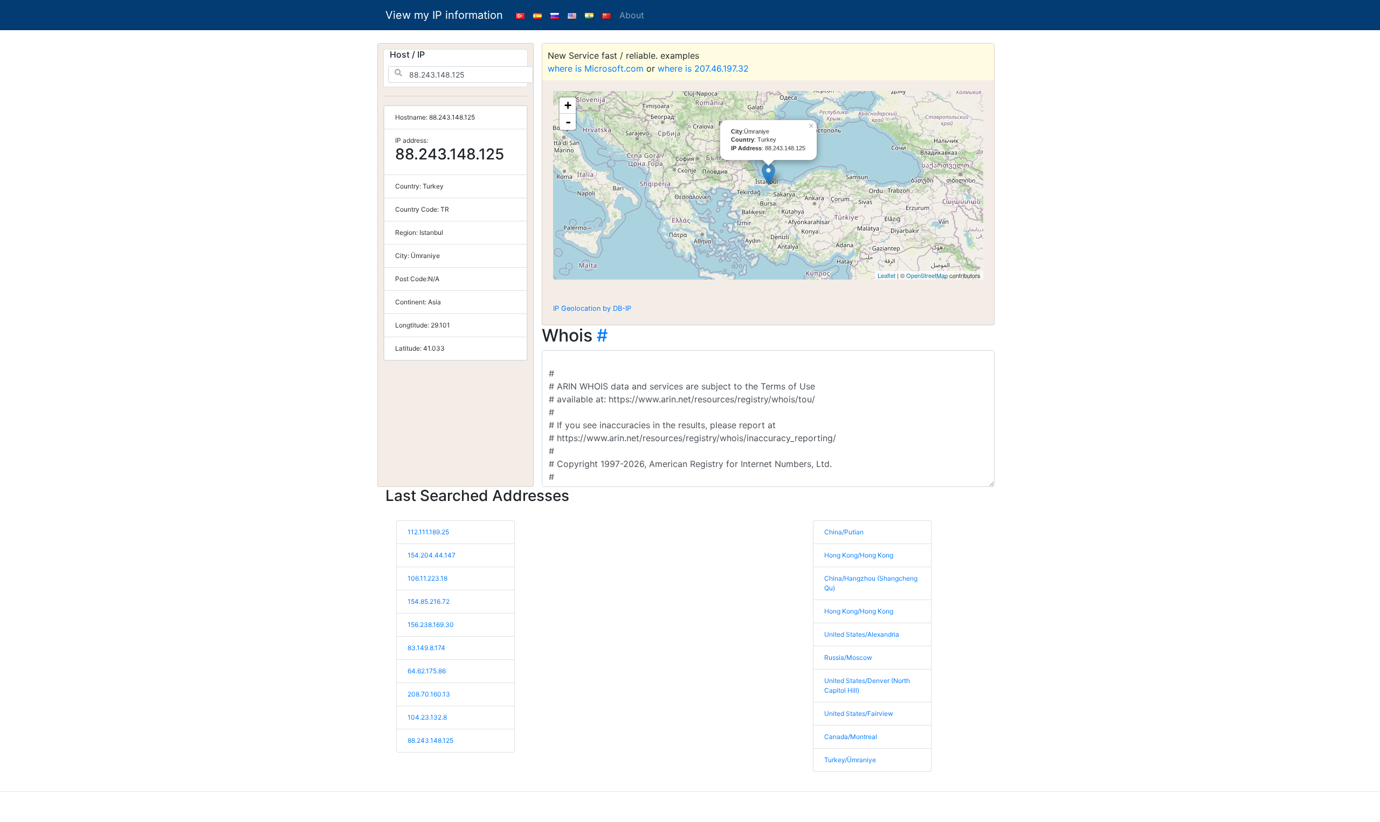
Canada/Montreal (850, 737)
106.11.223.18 (427, 578)
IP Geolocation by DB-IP (592, 308)
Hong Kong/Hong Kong (858, 555)
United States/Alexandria (861, 634)
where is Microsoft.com (596, 68)
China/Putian (844, 532)
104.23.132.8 (427, 717)
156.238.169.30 (431, 625)
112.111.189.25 (428, 532)
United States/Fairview (858, 713)
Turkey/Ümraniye (850, 760)
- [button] (568, 121)
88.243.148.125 (430, 740)
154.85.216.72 (429, 601)
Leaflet (886, 275)
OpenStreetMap (927, 275)
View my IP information (444, 15)
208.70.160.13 (429, 694)
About (631, 15)
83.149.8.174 (426, 648)
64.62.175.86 (427, 671)
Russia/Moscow (848, 657)
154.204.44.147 (432, 555)
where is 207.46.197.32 (703, 68)
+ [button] (567, 105)
